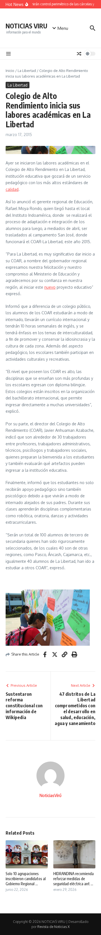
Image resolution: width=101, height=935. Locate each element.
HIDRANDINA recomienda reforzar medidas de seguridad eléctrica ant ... (73, 878)
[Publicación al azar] (79, 53)
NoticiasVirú (50, 795)
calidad (12, 189)
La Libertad (27, 70)
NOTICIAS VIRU (26, 26)
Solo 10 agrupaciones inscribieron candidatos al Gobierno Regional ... (26, 878)
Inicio (10, 70)
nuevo (50, 287)
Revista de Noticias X (53, 927)
